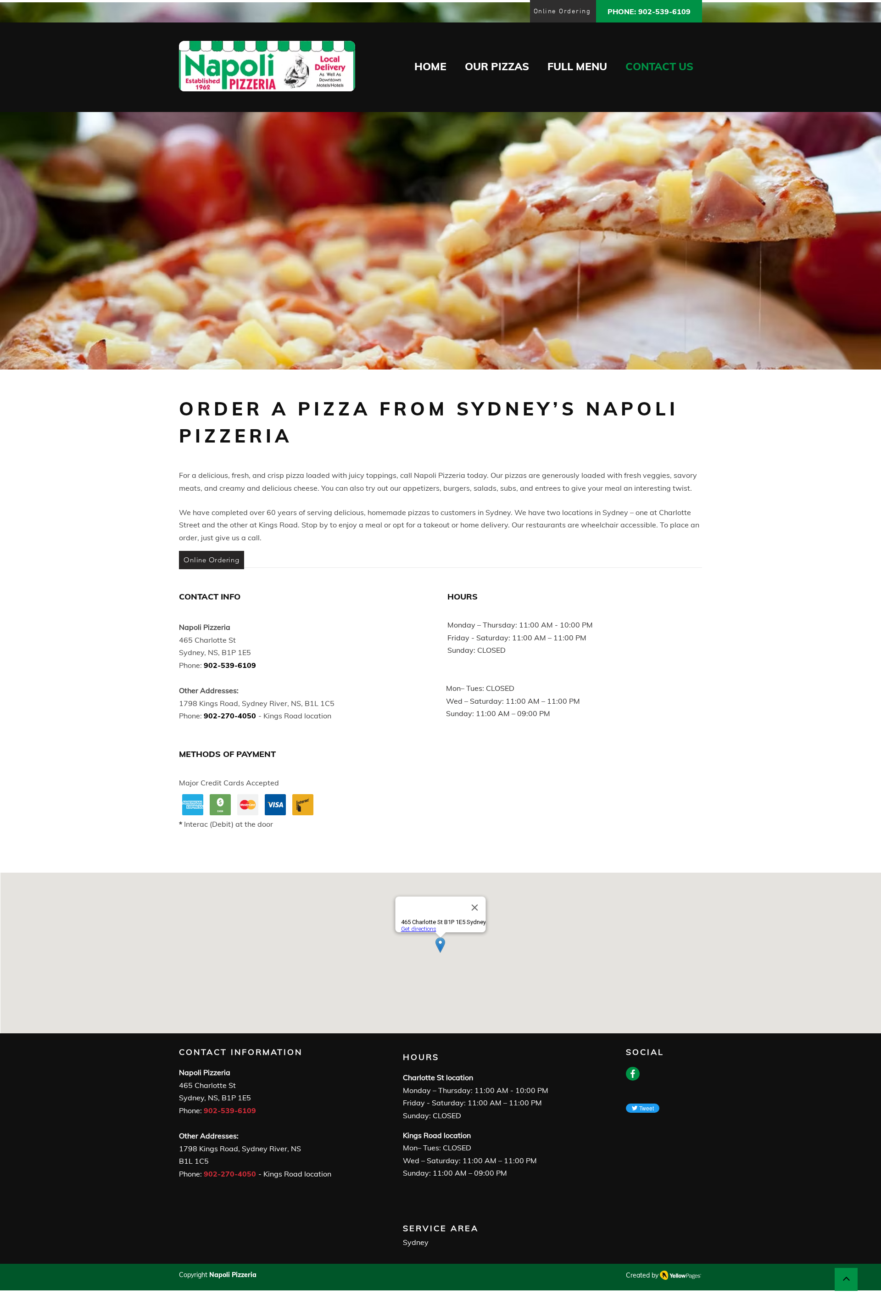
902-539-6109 (230, 1110)
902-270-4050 (230, 1173)
